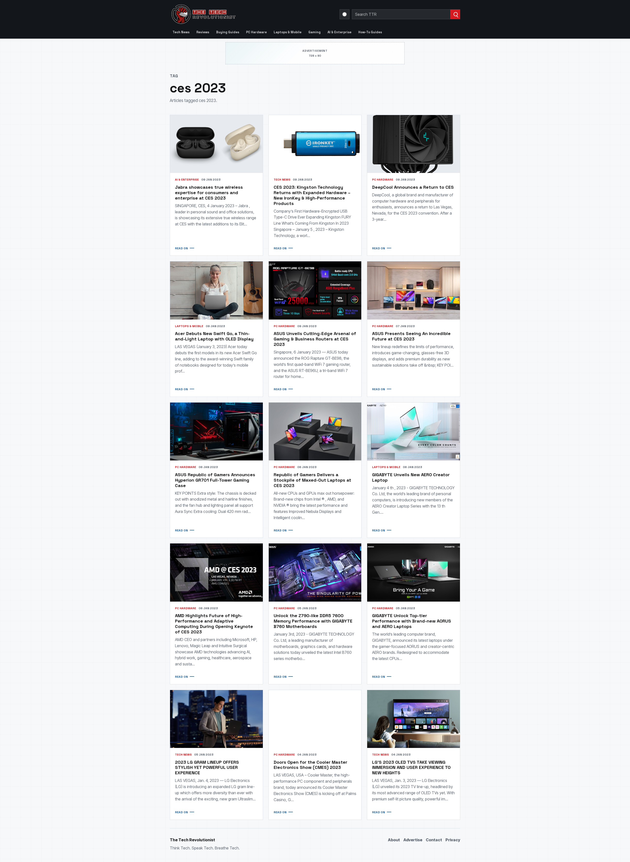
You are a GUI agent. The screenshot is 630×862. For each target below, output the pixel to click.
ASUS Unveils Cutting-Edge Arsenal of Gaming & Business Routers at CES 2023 (315, 339)
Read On (181, 248)
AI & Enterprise (339, 32)
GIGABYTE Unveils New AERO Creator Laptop (411, 477)
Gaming (314, 32)
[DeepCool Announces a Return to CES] (413, 144)
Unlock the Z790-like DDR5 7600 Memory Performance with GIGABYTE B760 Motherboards (313, 621)
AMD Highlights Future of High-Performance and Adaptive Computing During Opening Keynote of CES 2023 (214, 624)
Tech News (181, 32)
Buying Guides (227, 32)
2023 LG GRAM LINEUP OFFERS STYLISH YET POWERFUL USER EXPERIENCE (207, 767)
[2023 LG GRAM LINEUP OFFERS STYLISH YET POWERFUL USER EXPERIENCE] (216, 719)
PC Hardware (256, 32)
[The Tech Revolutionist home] (239, 14)
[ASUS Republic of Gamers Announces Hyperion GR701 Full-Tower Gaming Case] (216, 431)
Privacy (452, 839)
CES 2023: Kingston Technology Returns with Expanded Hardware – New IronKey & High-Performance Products (312, 195)
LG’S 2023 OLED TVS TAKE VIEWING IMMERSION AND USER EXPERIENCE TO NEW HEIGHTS (411, 767)
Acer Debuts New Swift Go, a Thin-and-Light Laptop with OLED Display (214, 336)
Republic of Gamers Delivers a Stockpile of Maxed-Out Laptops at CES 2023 (312, 480)
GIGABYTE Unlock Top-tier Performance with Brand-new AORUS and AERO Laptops (411, 621)
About (394, 839)
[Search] (455, 14)
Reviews (202, 32)
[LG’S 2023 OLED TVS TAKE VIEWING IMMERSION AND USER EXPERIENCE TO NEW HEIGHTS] (413, 719)
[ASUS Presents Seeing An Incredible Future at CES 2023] (413, 290)
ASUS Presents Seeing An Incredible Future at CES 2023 (411, 336)
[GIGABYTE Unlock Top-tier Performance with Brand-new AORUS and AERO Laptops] (413, 572)
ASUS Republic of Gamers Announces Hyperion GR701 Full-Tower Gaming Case (215, 480)
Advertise (412, 839)
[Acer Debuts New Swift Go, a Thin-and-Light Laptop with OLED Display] (216, 290)
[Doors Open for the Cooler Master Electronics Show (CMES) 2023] (315, 719)
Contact (434, 839)
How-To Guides (370, 32)
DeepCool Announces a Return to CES (413, 187)
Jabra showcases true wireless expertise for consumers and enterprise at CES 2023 (209, 192)
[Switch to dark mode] (344, 14)
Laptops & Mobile (287, 32)
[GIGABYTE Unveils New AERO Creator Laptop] (413, 431)
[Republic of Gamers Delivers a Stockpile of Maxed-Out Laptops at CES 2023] (315, 431)
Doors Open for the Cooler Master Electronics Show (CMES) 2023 (310, 764)
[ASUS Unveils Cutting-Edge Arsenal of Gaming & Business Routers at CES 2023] (315, 290)
